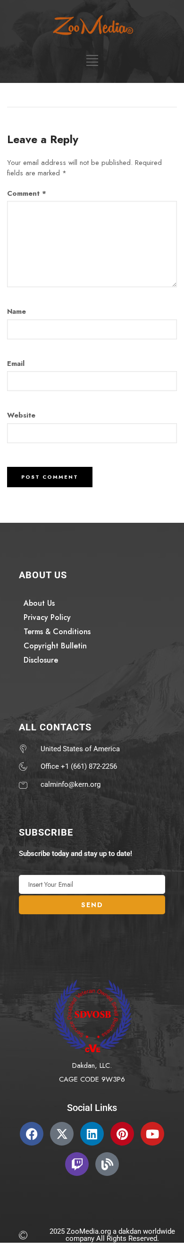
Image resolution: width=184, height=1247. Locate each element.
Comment (26, 193)
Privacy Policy (47, 617)
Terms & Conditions (57, 631)
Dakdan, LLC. (92, 1065)
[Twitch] (77, 1164)
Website (21, 415)
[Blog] (107, 1164)
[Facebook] (31, 1134)
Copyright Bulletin (55, 645)
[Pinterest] (122, 1134)
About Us (39, 603)
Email (16, 363)
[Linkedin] (92, 1134)
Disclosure (41, 660)
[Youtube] (152, 1134)
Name (16, 311)
